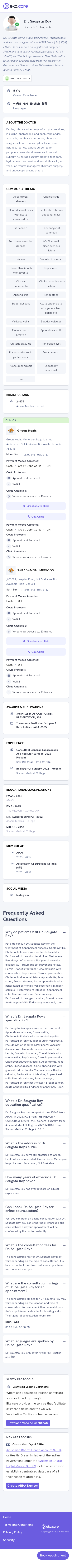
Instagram (22, 895)
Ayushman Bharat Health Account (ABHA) (34, 1450)
